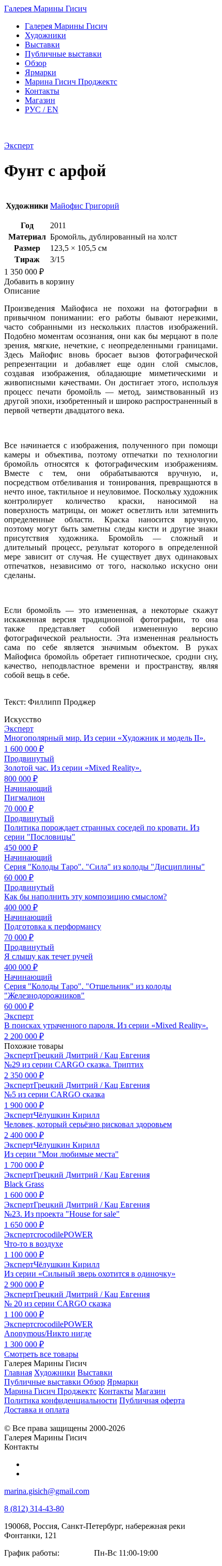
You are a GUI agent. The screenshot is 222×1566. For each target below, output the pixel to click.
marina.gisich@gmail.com (46, 1491)
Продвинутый (29, 758)
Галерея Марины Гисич (45, 8)
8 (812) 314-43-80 (34, 1508)
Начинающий (28, 788)
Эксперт (19, 145)
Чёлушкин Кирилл (67, 1115)
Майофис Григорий (84, 205)
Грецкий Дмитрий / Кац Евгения (92, 1055)
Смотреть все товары (41, 1354)
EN (41, 109)
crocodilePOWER (63, 1234)
